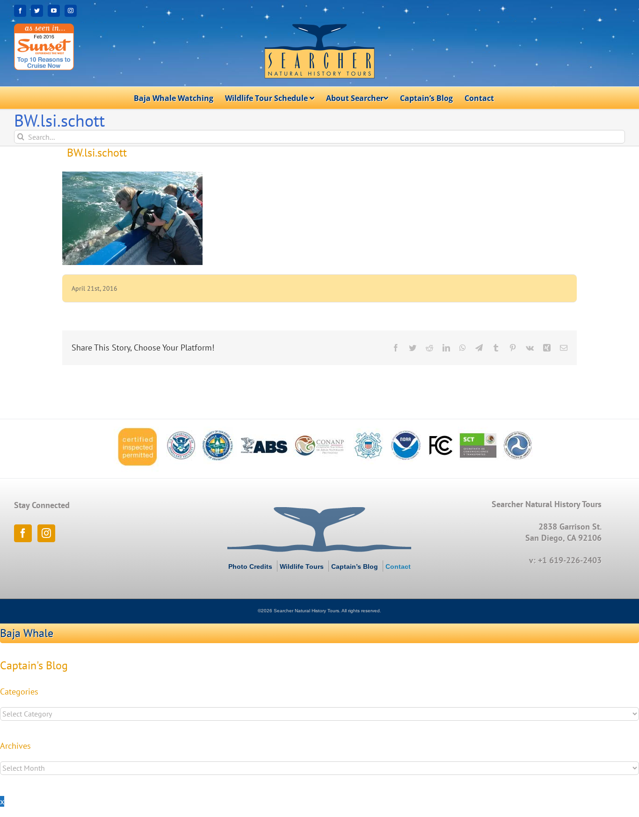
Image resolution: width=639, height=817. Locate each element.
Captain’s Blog (354, 566)
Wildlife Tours (302, 566)
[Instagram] (46, 533)
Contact (398, 566)
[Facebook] (23, 533)
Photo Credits (250, 566)
